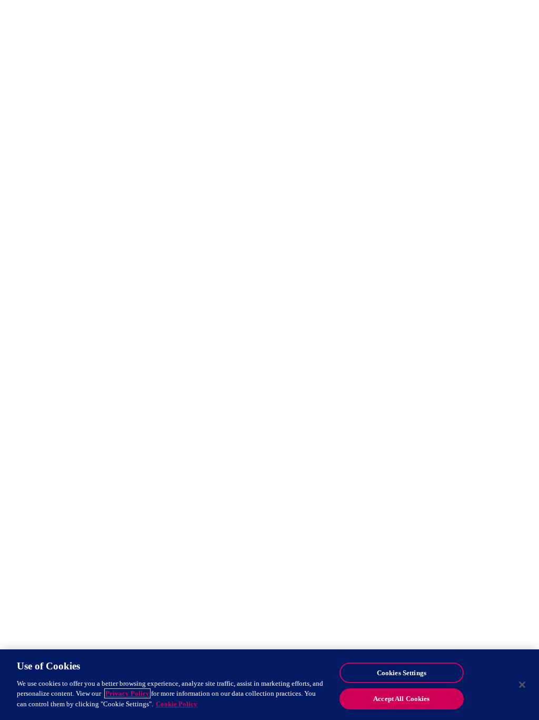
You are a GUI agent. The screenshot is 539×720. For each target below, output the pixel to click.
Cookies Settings (401, 673)
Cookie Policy (176, 704)
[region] (269, 684)
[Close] (522, 684)
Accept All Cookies (401, 699)
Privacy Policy (127, 693)
